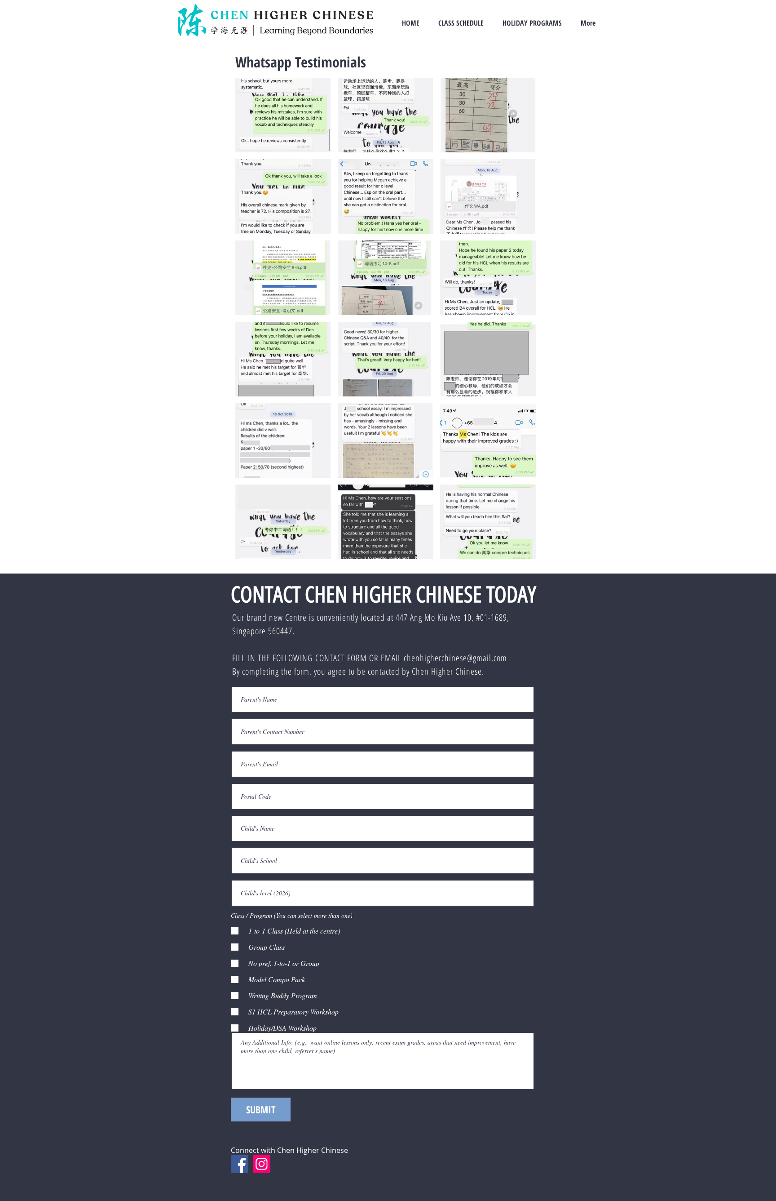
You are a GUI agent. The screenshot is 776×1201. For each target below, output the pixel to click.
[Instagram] (261, 1164)
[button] (283, 115)
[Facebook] (239, 1164)
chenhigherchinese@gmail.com (455, 658)
